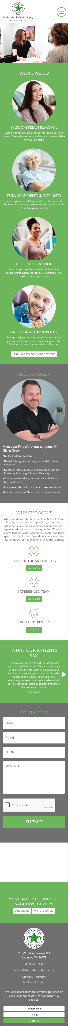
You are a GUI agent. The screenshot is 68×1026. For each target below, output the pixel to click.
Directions (22, 910)
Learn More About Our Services (34, 354)
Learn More (34, 568)
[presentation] (4, 674)
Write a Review (43, 910)
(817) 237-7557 (34, 964)
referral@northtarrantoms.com (34, 970)
